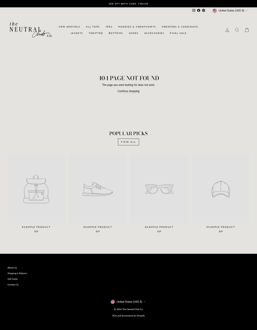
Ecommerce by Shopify (133, 315)
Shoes (134, 33)
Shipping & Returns (17, 273)
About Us (12, 267)
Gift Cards (12, 278)
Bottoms (116, 33)
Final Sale (178, 33)
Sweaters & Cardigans (180, 26)
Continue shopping (128, 91)
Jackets (77, 33)
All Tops (93, 26)
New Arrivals (69, 26)
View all (128, 141)
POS (114, 315)
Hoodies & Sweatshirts (137, 26)
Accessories (154, 33)
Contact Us (13, 284)
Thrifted (96, 33)
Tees (109, 26)
